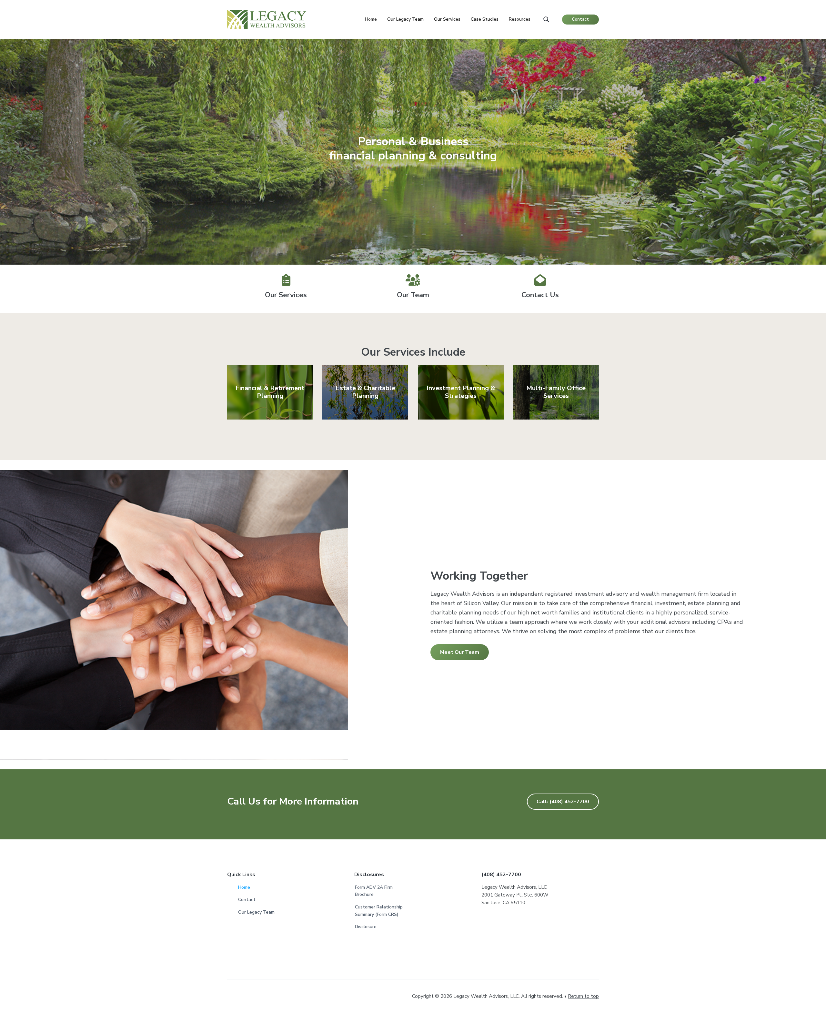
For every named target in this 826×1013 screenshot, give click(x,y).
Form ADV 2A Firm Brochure (374, 891)
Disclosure (366, 927)
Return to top (583, 996)
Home (244, 887)
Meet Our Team (459, 652)
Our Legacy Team (256, 912)
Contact (580, 19)
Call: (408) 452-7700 (563, 801)
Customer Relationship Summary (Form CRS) (379, 910)
